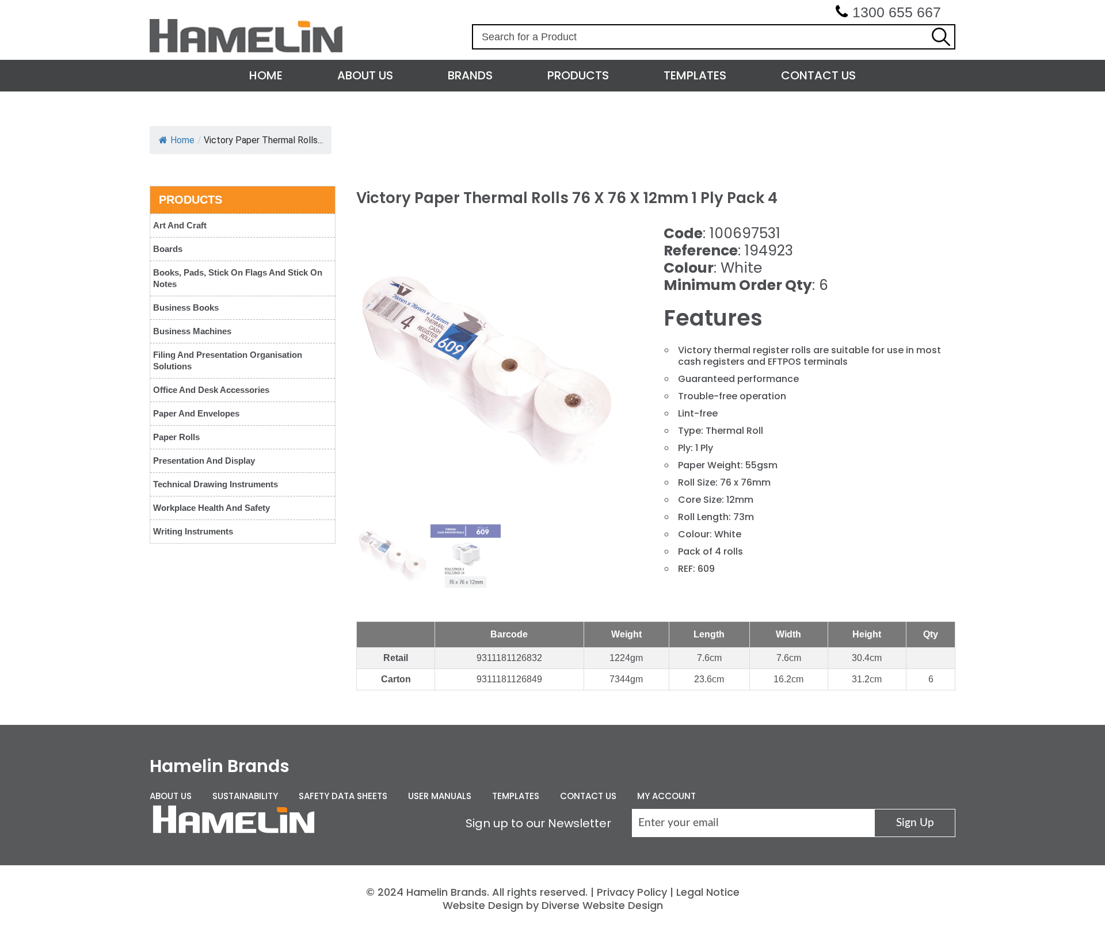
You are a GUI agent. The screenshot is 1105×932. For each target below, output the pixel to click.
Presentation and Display (204, 460)
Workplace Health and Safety (211, 508)
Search (941, 36)
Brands (470, 75)
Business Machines (192, 331)
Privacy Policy (632, 892)
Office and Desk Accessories (211, 390)
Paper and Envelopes (196, 413)
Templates (695, 75)
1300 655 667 (896, 12)
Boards (167, 249)
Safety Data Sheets (343, 796)
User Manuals (439, 796)
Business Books (186, 307)
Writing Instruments (193, 531)
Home (266, 75)
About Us (365, 75)
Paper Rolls (176, 437)
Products (578, 75)
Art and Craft (180, 225)
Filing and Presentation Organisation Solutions (227, 360)
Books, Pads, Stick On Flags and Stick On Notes (237, 278)
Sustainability (245, 796)
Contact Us (818, 75)
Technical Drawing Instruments (215, 484)
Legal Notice (708, 892)
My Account (666, 796)
